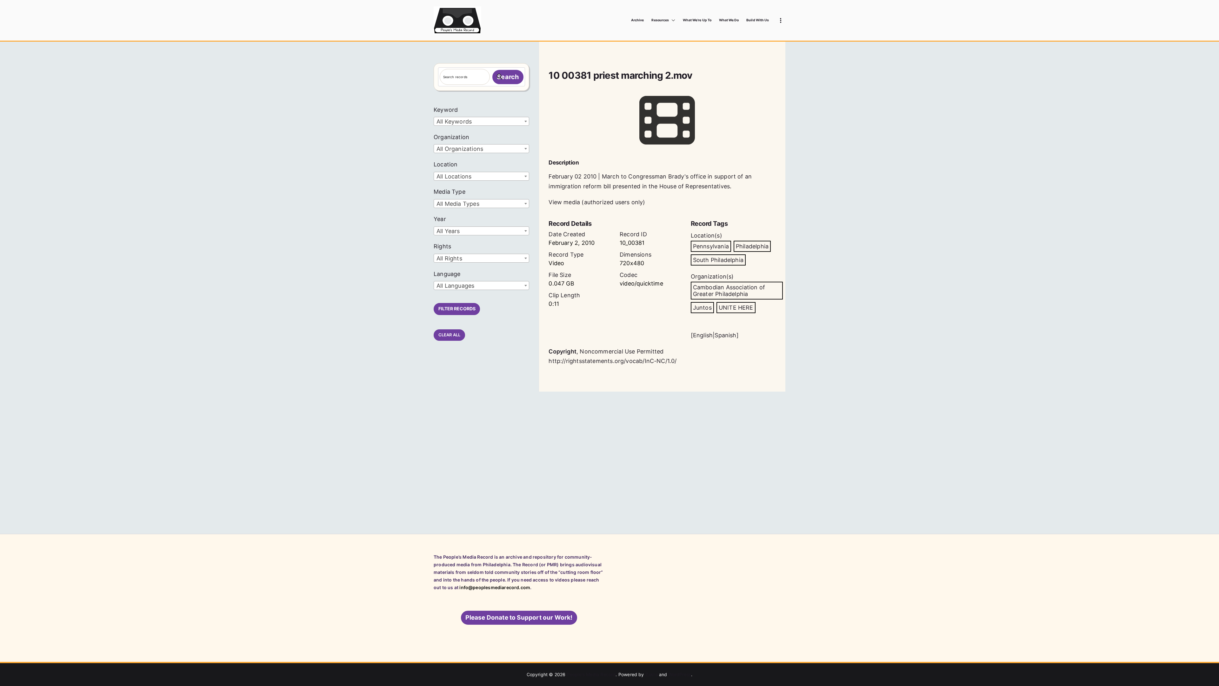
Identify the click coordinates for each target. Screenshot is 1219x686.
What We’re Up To (697, 20)
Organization (451, 137)
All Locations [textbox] (453, 176)
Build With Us (757, 20)
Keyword (446, 109)
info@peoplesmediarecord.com (494, 587)
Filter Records (457, 308)
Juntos (702, 307)
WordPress (680, 674)
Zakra (651, 674)
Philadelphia (752, 246)
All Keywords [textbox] (454, 121)
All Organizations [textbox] (459, 148)
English (703, 335)
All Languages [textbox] (455, 285)
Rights (442, 246)
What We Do (729, 20)
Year (440, 219)
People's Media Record (591, 674)
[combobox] (481, 121)
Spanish (725, 335)
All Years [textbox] (448, 231)
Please (518, 617)
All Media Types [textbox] (457, 203)
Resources (660, 20)
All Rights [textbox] (449, 258)
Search (508, 77)
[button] (672, 20)
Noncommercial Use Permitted (621, 351)
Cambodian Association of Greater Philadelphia (729, 290)
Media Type (449, 191)
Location (445, 164)
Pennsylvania (711, 246)
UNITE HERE (736, 307)
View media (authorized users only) (597, 202)
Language (447, 274)
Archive (637, 20)
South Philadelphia (718, 260)
